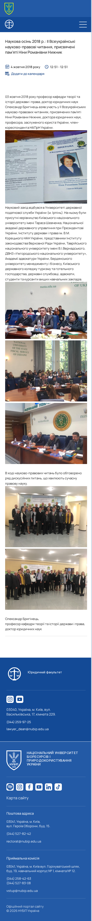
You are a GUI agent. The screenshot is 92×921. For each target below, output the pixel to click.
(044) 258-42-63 (18, 878)
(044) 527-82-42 (18, 833)
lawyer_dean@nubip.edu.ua (27, 729)
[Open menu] (83, 24)
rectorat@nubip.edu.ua (23, 841)
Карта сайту (17, 798)
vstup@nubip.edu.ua (22, 890)
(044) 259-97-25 (18, 722)
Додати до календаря (27, 73)
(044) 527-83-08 (18, 883)
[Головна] (9, 9)
